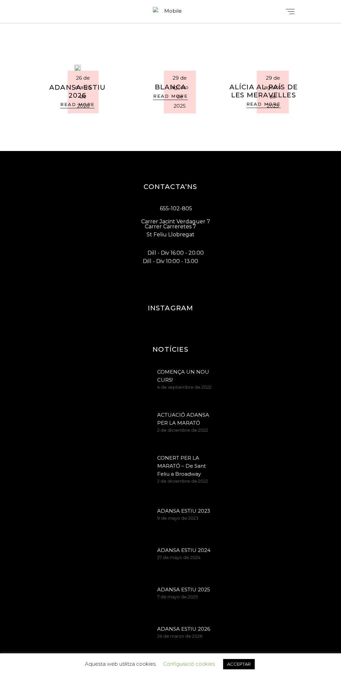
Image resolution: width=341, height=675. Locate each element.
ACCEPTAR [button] (239, 664)
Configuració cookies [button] (189, 664)
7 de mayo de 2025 (177, 596)
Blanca (170, 87)
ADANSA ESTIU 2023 (183, 511)
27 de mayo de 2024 (178, 557)
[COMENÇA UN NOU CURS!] (140, 378)
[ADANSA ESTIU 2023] (140, 515)
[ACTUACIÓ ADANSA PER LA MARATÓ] (140, 421)
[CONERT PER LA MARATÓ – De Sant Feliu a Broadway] (140, 464)
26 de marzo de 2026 (179, 636)
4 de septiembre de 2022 (184, 387)
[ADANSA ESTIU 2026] (77, 68)
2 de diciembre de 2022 (182, 430)
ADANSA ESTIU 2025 (183, 589)
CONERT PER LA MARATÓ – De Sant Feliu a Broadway (181, 466)
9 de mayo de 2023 (177, 518)
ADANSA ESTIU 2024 (183, 550)
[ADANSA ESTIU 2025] (140, 593)
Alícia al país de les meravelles (263, 91)
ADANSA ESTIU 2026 (77, 91)
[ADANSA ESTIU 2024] (140, 554)
